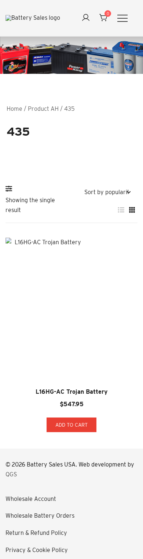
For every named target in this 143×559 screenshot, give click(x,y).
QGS (11, 474)
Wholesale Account (31, 498)
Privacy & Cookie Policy (37, 550)
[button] (11, 189)
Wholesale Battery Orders (40, 515)
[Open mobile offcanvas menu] (122, 18)
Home (14, 108)
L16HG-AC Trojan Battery (71, 391)
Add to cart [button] (71, 425)
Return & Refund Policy (36, 532)
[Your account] (85, 18)
